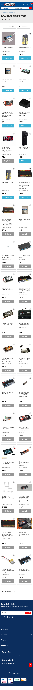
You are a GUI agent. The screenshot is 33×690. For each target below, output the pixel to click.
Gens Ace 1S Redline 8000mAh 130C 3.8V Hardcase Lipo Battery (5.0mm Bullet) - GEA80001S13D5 (7, 535)
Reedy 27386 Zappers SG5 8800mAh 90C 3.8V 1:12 (24, 570)
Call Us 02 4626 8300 (8, 663)
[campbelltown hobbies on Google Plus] (10, 617)
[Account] (27, 4)
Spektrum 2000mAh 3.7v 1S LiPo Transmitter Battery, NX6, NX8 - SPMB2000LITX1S (24, 394)
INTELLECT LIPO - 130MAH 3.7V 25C (8, 80)
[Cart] (31, 4)
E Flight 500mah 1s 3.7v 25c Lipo (7, 48)
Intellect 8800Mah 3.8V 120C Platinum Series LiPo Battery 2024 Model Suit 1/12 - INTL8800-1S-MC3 (24, 498)
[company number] (24, 4)
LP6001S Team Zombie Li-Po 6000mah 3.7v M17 (7, 323)
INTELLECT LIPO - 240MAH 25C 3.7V (25, 80)
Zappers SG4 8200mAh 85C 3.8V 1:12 (7, 392)
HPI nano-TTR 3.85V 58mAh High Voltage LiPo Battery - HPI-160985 (8, 570)
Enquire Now (8, 161)
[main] (16, 308)
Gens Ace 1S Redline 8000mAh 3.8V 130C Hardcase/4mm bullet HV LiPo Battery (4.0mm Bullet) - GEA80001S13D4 (8, 221)
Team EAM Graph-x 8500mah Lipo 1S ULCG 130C (24, 534)
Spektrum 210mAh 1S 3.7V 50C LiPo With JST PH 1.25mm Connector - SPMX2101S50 (25, 463)
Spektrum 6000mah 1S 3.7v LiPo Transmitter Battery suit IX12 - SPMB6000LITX (24, 325)
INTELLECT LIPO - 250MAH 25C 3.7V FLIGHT (8, 256)
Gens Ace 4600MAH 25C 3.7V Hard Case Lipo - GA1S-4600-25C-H (7, 360)
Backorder (8, 234)
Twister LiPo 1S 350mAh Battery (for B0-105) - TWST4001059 (24, 113)
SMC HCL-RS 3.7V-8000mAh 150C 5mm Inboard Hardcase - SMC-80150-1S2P (8, 149)
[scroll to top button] (30, 665)
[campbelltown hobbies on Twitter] (7, 617)
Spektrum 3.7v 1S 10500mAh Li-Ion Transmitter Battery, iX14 (8, 497)
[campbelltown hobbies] (9, 4)
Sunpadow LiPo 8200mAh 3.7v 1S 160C (8, 183)
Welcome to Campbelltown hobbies (16, 1)
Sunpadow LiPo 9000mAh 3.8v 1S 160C (25, 48)
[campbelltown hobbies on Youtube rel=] (12, 617)
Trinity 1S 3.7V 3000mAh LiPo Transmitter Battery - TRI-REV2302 (8, 462)
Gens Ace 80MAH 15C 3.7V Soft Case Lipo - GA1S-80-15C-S (24, 360)
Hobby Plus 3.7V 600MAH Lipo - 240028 (8, 427)
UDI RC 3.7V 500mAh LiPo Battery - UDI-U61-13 (24, 148)
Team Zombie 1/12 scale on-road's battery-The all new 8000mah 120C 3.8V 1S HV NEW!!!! (24, 290)
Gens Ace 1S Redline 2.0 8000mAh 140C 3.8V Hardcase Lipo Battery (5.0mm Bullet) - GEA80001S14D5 (24, 185)
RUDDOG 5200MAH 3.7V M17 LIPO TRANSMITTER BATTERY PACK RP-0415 (24, 428)
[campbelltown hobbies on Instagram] (4, 617)
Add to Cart (8, 58)
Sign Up (28, 613)
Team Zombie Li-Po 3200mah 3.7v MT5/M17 (7, 288)
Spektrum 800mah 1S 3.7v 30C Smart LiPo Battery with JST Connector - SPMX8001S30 (8, 114)
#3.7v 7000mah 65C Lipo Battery (24, 256)
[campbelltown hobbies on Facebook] (2, 617)
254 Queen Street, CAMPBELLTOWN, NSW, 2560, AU (14, 655)
